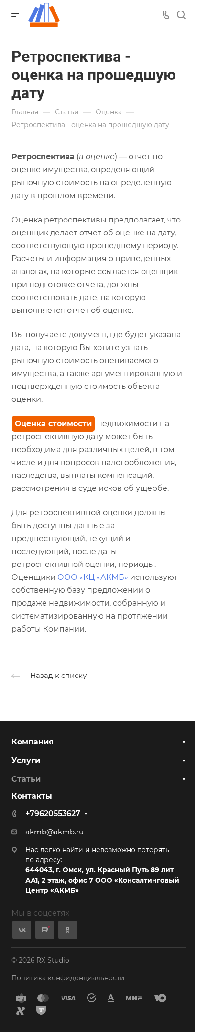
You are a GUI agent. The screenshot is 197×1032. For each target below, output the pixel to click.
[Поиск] (181, 15)
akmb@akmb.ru (54, 832)
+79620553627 (52, 813)
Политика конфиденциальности (68, 978)
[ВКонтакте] (21, 930)
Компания (32, 741)
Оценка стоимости (53, 423)
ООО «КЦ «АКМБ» (92, 577)
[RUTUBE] (44, 930)
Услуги (25, 760)
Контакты (31, 795)
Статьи (26, 779)
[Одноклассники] (67, 930)
